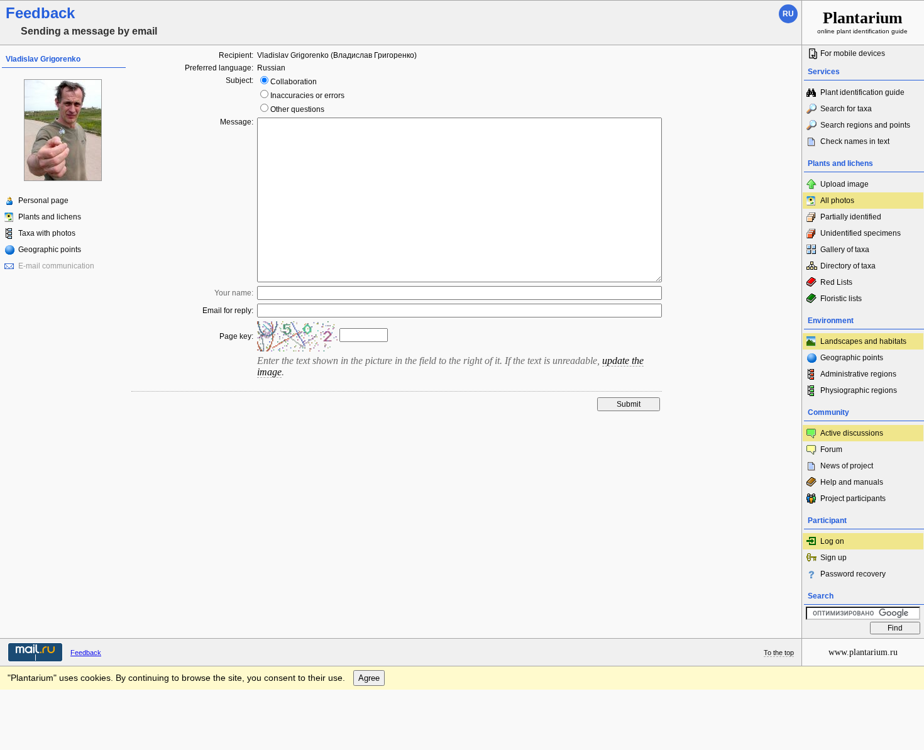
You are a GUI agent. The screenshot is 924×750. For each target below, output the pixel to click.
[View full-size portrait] (63, 178)
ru (788, 13)
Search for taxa (846, 108)
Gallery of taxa (844, 249)
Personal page (43, 200)
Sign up (833, 557)
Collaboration (293, 81)
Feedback (85, 652)
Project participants (853, 498)
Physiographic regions (858, 390)
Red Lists (836, 282)
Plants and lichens (49, 216)
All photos (837, 200)
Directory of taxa (848, 266)
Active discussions (851, 433)
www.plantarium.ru (863, 652)
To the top (779, 652)
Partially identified (850, 216)
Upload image (844, 184)
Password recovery (853, 574)
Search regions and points (865, 125)
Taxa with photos (46, 233)
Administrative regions (858, 374)
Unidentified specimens (860, 233)
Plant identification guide (862, 92)
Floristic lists (841, 298)
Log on (832, 541)
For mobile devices (852, 53)
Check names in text (854, 141)
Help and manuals (851, 482)
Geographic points (49, 249)
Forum (831, 449)
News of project (846, 465)
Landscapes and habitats (863, 341)
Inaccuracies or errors (307, 95)
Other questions (297, 109)
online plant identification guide (862, 22)
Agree (369, 678)
